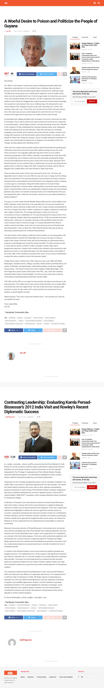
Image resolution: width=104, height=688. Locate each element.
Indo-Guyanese (30, 323)
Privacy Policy (41, 677)
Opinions (31, 417)
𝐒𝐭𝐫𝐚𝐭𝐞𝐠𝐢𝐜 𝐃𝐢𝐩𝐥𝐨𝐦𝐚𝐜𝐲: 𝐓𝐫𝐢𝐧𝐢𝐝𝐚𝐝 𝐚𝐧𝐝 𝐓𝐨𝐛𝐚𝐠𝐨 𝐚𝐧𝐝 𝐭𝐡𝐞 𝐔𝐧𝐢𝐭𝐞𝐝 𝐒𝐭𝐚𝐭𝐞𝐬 (90, 45)
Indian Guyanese (10, 320)
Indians (21, 320)
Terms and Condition (66, 677)
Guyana (19, 318)
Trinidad (46, 323)
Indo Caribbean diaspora (34, 320)
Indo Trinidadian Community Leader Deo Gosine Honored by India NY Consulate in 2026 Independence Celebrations (91, 57)
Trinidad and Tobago (58, 323)
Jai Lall (8, 31)
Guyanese (28, 318)
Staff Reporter (10, 417)
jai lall (39, 323)
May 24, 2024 (18, 31)
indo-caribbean (49, 320)
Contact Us (52, 677)
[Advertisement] (52, 12)
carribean (12, 318)
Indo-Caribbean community (14, 323)
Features (26, 31)
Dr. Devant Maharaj (23, 605)
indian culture (38, 318)
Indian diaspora (50, 318)
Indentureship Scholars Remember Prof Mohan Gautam (89, 78)
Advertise (31, 677)
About (22, 677)
